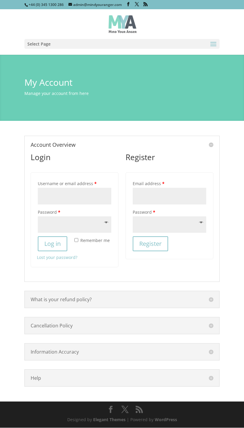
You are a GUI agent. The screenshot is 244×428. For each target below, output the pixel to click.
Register (150, 244)
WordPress (166, 419)
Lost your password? (57, 257)
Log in (52, 244)
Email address (149, 183)
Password (49, 212)
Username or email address (67, 183)
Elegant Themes (109, 419)
